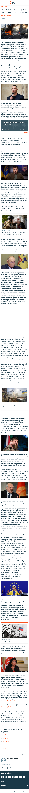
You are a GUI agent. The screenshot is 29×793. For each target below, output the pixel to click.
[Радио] (14, 791)
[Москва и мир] (14, 631)
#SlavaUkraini (10, 701)
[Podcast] (23, 777)
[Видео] (6, 791)
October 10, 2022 (6, 707)
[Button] (24, 22)
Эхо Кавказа (7, 124)
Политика (4, 6)
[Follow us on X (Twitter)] (5, 777)
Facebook (5, 735)
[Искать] (23, 791)
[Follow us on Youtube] (9, 777)
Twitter (5, 745)
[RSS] (20, 777)
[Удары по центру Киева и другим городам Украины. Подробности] (14, 222)
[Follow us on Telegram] (16, 777)
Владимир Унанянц (6, 15)
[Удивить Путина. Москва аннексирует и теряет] (14, 395)
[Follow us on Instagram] (13, 777)
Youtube (5, 748)
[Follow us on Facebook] (2, 777)
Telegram (5, 738)
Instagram (6, 741)
